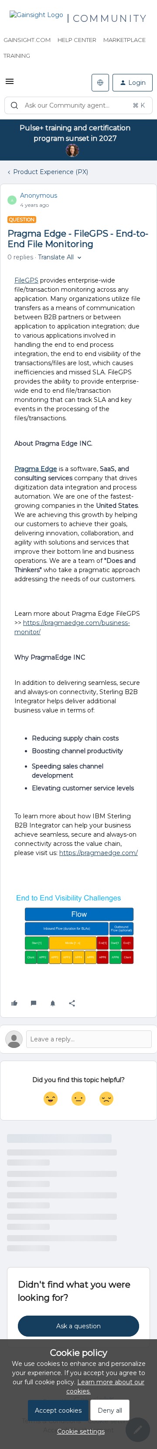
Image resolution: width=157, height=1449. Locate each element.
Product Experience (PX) (50, 172)
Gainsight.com (27, 39)
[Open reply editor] (78, 1039)
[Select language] (100, 82)
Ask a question (78, 1326)
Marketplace (124, 39)
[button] (9, 84)
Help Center (77, 39)
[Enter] (14, 105)
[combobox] (78, 105)
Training (16, 55)
